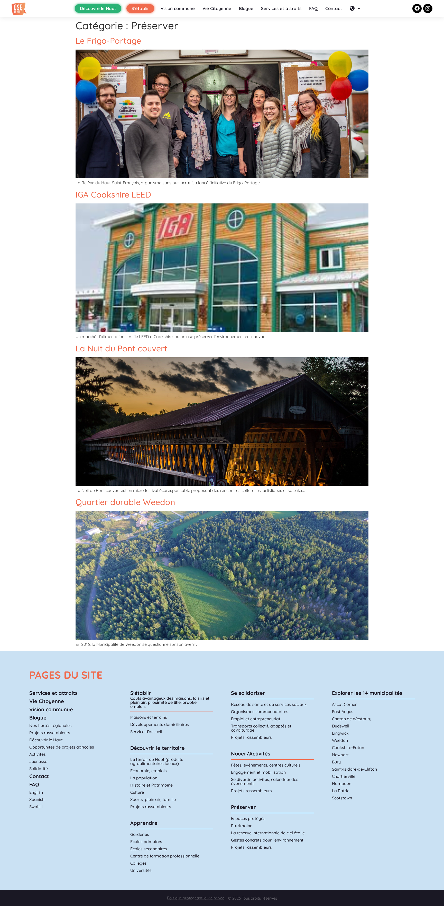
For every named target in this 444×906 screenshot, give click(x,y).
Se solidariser (248, 693)
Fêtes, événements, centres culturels (266, 765)
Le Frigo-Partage (108, 40)
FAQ (313, 8)
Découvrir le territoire (157, 748)
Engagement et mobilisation (258, 772)
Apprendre (144, 823)
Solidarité (38, 768)
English (36, 792)
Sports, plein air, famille (153, 799)
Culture (137, 792)
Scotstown (342, 797)
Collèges (138, 863)
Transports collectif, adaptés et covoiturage (261, 728)
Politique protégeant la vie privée (195, 897)
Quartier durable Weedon (125, 502)
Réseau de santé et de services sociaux (269, 704)
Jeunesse (38, 761)
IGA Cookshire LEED (113, 194)
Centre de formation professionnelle (164, 855)
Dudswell (340, 725)
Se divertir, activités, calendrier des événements (264, 781)
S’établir (140, 8)
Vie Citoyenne (216, 8)
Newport (340, 754)
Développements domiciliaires (159, 724)
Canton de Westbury (351, 718)
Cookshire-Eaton (348, 747)
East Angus (342, 711)
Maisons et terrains (148, 717)
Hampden (341, 783)
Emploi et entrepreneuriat (255, 718)
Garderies (139, 834)
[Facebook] (417, 8)
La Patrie (340, 790)
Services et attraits (281, 8)
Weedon (340, 740)
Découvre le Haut (98, 8)
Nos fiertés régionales (50, 725)
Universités (141, 870)
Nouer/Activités (250, 753)
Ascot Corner (344, 704)
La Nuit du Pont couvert (121, 348)
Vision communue (51, 709)
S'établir (140, 693)
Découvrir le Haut (46, 739)
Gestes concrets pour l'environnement (267, 840)
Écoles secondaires (148, 848)
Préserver (243, 807)
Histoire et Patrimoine (151, 785)
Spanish (36, 799)
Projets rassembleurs (49, 732)
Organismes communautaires (259, 711)
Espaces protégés (248, 818)
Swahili (36, 806)
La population (143, 777)
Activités (37, 754)
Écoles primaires (146, 841)
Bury (336, 761)
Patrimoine (241, 825)
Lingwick (340, 733)
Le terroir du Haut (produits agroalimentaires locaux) (156, 761)
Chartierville (343, 776)
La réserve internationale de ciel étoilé (268, 832)
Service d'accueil (146, 731)
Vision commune (178, 8)
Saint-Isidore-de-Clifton (354, 769)
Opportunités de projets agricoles (61, 747)
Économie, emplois (148, 770)
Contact (333, 8)
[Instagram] (427, 8)
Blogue (246, 8)
